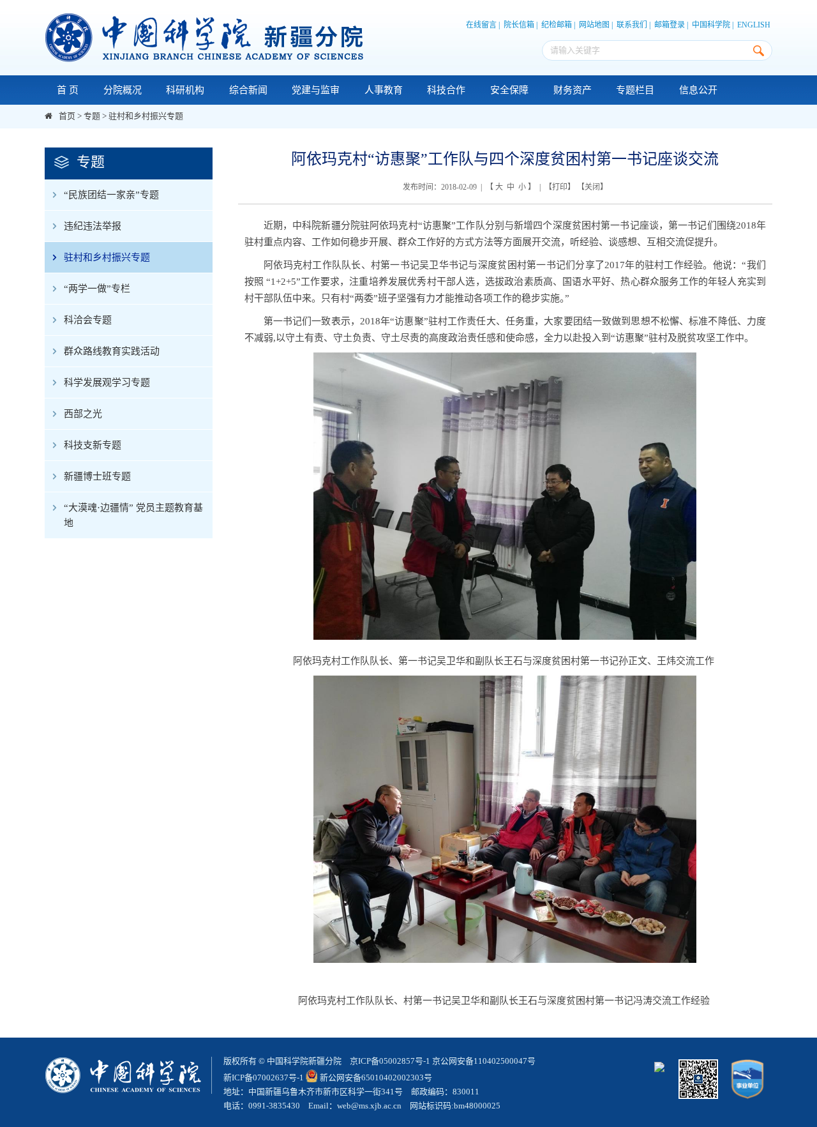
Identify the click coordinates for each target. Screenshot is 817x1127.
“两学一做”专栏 (97, 289)
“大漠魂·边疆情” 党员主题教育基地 (133, 515)
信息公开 (698, 90)
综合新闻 (248, 90)
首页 (67, 116)
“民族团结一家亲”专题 (111, 195)
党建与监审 (316, 90)
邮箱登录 (669, 24)
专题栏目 (635, 90)
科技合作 (446, 90)
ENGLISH (753, 24)
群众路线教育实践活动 (112, 351)
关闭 (592, 187)
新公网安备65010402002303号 (376, 1077)
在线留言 (481, 24)
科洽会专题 (88, 320)
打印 (559, 187)
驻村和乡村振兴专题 (146, 116)
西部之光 (83, 414)
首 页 (68, 90)
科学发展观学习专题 (107, 382)
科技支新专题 (92, 445)
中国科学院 (711, 24)
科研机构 (185, 90)
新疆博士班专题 (97, 476)
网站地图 (594, 24)
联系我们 (632, 24)
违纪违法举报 (92, 226)
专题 (92, 116)
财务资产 (572, 90)
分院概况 (122, 90)
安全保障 (509, 90)
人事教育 (383, 90)
